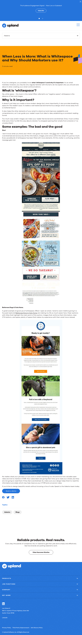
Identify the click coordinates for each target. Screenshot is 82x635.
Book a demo (11, 491)
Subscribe (41, 10)
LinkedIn (4, 618)
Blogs (18, 512)
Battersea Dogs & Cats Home (26, 313)
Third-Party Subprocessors (20, 628)
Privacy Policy (6, 628)
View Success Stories (41, 552)
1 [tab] (39, 18)
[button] (78, 25)
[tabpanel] (41, 8)
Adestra (7, 512)
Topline (4, 505)
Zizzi (54, 134)
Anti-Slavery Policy (37, 628)
